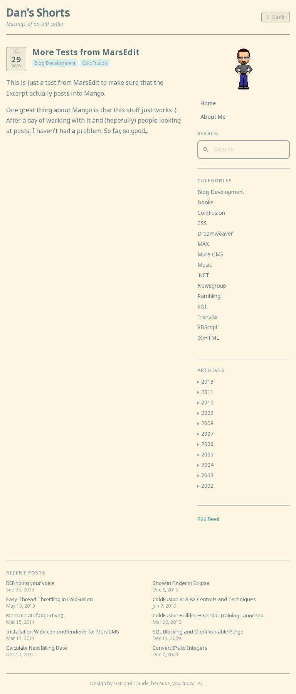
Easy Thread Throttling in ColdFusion (49, 599)
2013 (207, 381)
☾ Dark (275, 17)
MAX (203, 244)
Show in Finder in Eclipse (181, 582)
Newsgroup (211, 285)
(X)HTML (208, 337)
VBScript (207, 327)
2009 (207, 412)
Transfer (207, 316)
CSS (202, 223)
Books (205, 202)
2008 (207, 423)
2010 (207, 402)
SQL (202, 306)
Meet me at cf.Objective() (35, 615)
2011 (207, 392)
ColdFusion (94, 63)
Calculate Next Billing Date (36, 647)
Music (204, 264)
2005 (207, 454)
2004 (207, 464)
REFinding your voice (30, 582)
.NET (203, 275)
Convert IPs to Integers (180, 647)
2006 (207, 444)
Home (208, 103)
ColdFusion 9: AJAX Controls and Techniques (204, 599)
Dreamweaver (215, 233)
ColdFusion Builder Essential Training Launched (208, 615)
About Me (212, 116)
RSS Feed (208, 518)
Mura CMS (210, 254)
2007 (207, 433)
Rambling (208, 296)
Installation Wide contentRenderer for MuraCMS (62, 631)
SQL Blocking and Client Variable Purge (198, 631)
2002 (207, 485)
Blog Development (55, 63)
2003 (207, 475)
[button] (198, 382)
